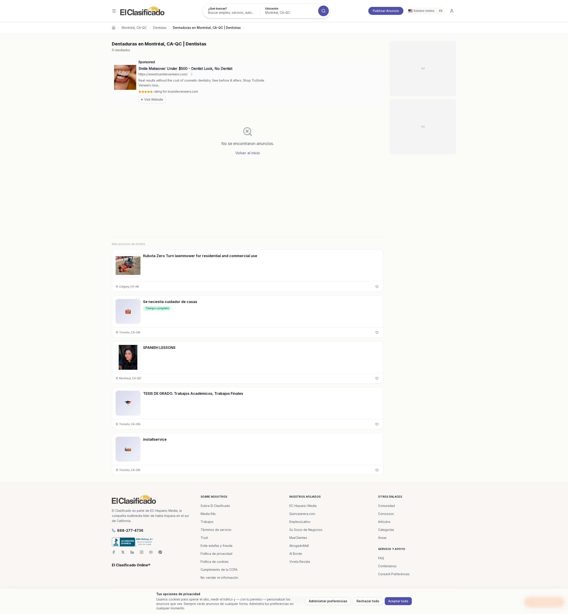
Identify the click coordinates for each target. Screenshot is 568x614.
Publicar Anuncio (386, 11)
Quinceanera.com (302, 514)
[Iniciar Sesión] (451, 10)
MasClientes (298, 538)
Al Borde (295, 553)
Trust (204, 538)
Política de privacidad (216, 553)
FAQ (381, 558)
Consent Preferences (394, 574)
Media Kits (208, 514)
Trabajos (207, 522)
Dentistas (159, 27)
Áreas (382, 538)
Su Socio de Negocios (305, 530)
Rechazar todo (368, 601)
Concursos (386, 514)
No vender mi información (219, 577)
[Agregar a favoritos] (377, 286)
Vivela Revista (299, 561)
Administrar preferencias (328, 601)
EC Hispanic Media (303, 506)
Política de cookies (215, 561)
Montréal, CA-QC (134, 27)
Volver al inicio (247, 153)
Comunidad (386, 506)
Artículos (384, 522)
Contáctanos (387, 566)
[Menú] (114, 10)
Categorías (386, 530)
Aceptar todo (398, 601)
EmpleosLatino (299, 522)
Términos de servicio (216, 530)
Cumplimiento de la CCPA (219, 569)
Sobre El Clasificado (215, 506)
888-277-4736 (130, 530)
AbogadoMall (299, 546)
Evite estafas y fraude (217, 546)
